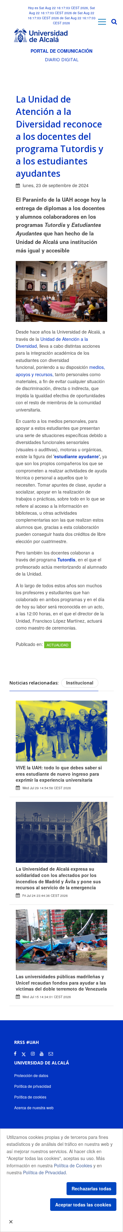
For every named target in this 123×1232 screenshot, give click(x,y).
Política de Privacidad (44, 1172)
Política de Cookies (73, 1165)
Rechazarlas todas (91, 1188)
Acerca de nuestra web (34, 1107)
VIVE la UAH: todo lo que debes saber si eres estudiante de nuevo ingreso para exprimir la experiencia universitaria (59, 773)
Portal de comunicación (61, 51)
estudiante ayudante (76, 456)
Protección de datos (31, 1075)
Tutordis (66, 559)
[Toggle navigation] (102, 22)
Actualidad (57, 644)
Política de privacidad (32, 1086)
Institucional (79, 682)
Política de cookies (30, 1096)
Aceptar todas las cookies (83, 1204)
